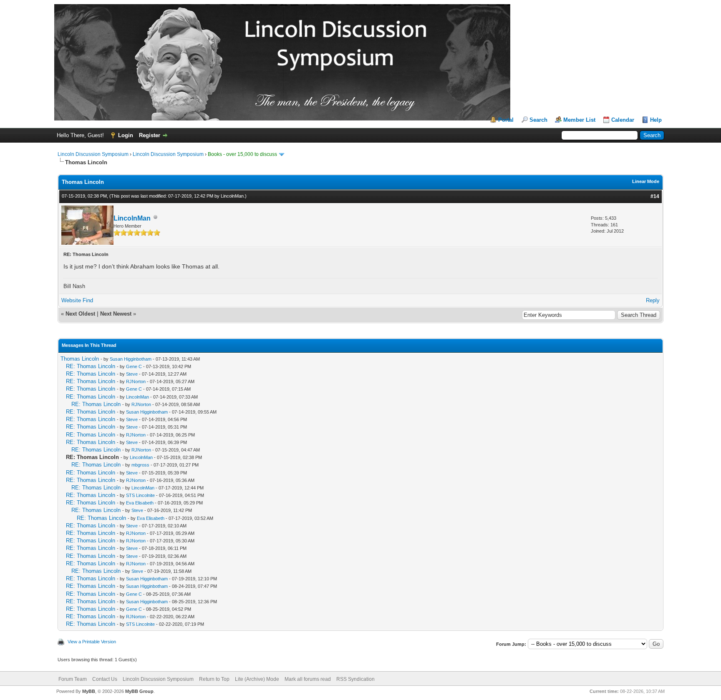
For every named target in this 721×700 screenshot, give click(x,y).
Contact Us (104, 679)
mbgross (140, 464)
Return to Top (214, 679)
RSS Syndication (355, 679)
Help (656, 120)
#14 (654, 196)
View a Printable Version (92, 641)
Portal (506, 120)
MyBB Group (139, 691)
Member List (579, 120)
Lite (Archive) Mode (257, 679)
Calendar (622, 120)
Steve (132, 373)
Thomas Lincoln (80, 359)
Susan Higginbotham (130, 358)
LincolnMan (232, 195)
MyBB (88, 691)
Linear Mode (645, 181)
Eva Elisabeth (140, 502)
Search (538, 120)
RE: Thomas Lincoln (90, 366)
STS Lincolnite (140, 495)
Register (149, 135)
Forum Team (72, 679)
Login (125, 135)
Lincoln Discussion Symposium (93, 154)
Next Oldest (80, 314)
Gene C (134, 366)
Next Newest (115, 314)
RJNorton (136, 381)
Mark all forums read (308, 679)
